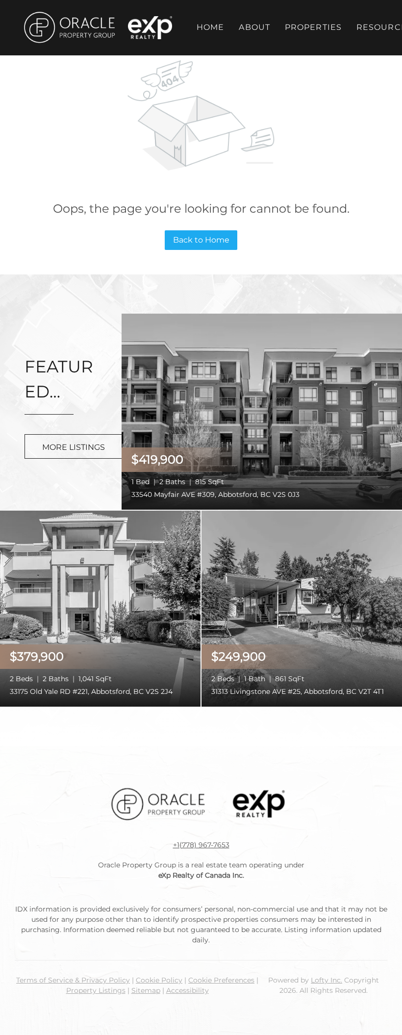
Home (210, 27)
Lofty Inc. (326, 980)
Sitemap (145, 990)
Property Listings (96, 990)
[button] (69, 28)
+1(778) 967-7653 (201, 844)
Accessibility (187, 990)
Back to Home (201, 240)
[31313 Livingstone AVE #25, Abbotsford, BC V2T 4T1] (301, 608)
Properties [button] (313, 27)
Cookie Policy (159, 980)
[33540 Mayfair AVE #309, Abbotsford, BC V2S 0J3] (262, 411)
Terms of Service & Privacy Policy (73, 980)
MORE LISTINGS (73, 447)
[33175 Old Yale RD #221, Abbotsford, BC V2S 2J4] (100, 608)
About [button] (254, 27)
